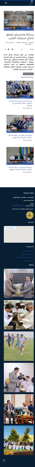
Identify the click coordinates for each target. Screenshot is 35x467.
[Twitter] (5, 49)
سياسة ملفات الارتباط (28, 254)
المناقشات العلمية (21, 42)
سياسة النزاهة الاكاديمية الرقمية (25, 257)
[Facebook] (12, 49)
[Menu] (6, 3)
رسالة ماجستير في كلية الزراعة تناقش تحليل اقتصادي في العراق (20, 103)
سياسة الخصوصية (28, 251)
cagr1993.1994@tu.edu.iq (18, 205)
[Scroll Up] (4, 460)
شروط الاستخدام (29, 260)
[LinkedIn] (8, 49)
